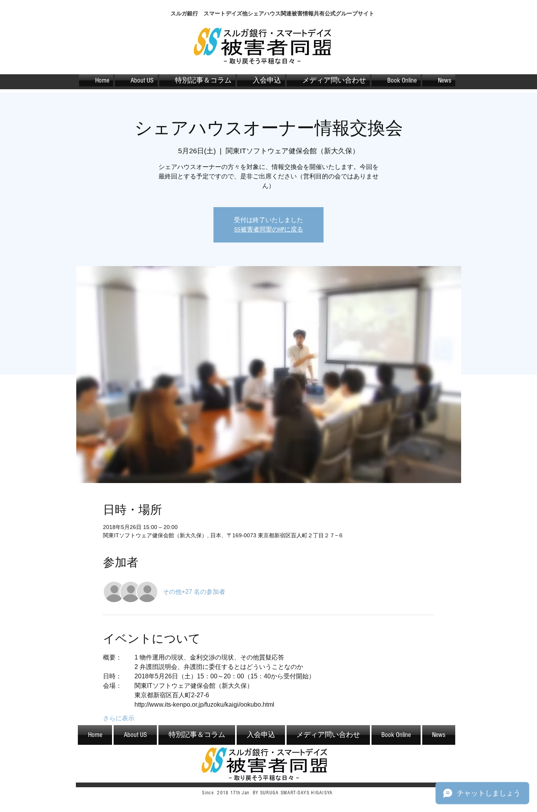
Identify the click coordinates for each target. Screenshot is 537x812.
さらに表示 (118, 718)
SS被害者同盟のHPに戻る (268, 229)
